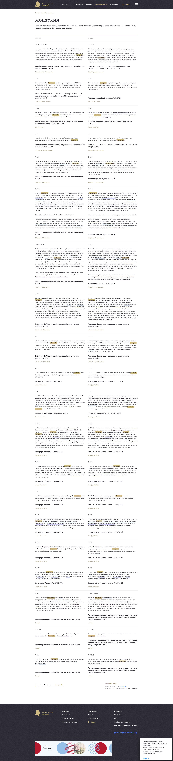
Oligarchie (40, 576)
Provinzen (55, 117)
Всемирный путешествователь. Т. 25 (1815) (105, 532)
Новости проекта (94, 718)
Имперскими (133, 441)
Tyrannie (69, 572)
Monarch (70, 26)
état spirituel (39, 197)
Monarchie (79, 55)
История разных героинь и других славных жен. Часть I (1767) (110, 122)
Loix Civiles (70, 253)
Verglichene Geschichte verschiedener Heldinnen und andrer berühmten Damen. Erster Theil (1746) (59, 122)
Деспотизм (96, 547)
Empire (52, 347)
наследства (120, 255)
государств (91, 398)
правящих (124, 579)
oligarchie (63, 521)
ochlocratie (39, 523)
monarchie (88, 26)
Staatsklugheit (39, 115)
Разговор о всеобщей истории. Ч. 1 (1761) (104, 98)
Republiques (66, 636)
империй (126, 85)
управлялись (97, 475)
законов (129, 215)
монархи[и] (122, 661)
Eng (67, 4)
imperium (38, 26)
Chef (36, 447)
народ (128, 576)
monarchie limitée (46, 445)
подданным (109, 407)
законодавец (98, 307)
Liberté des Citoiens (61, 277)
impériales (42, 443)
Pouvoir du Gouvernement (43, 277)
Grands (54, 309)
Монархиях (93, 193)
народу (112, 49)
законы (110, 226)
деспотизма (100, 549)
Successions (39, 255)
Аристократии (101, 309)
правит (90, 206)
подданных (132, 208)
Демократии (118, 432)
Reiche (68, 117)
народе (119, 526)
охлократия (92, 523)
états (69, 400)
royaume (47, 28)
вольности (95, 166)
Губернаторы (92, 468)
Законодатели (100, 257)
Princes (58, 441)
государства (107, 598)
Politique (39, 251)
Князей (109, 441)
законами (120, 475)
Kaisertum (47, 26)
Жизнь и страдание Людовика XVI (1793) (104, 413)
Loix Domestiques (41, 223)
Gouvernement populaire (66, 300)
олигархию (101, 576)
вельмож (91, 311)
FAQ (115, 718)
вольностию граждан (123, 279)
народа (120, 268)
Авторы (89, 4)
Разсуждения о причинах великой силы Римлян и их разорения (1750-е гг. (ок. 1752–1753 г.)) (109, 67)
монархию (91, 300)
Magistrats (42, 663)
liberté (61, 166)
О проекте (114, 4)
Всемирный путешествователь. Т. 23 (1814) (105, 481)
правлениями (126, 302)
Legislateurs (75, 255)
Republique (45, 659)
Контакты (117, 715)
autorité (69, 375)
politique (69, 161)
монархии (103, 83)
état (44, 168)
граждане (105, 172)
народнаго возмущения (106, 604)
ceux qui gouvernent (62, 600)
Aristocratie (51, 300)
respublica (39, 28)
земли (125, 115)
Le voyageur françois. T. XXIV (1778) (49, 481)
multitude (72, 313)
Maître (52, 447)
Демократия (116, 441)
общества (122, 228)
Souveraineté (80, 468)
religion (47, 161)
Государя (127, 304)
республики (98, 49)
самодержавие (108, 468)
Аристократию (105, 300)
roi (77, 375)
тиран (92, 268)
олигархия (122, 521)
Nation (78, 434)
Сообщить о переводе (122, 722)
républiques (63, 163)
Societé (68, 228)
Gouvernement (79, 53)
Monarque (67, 439)
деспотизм (91, 521)
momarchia (61, 26)
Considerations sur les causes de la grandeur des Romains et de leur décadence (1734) (60, 67)
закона (114, 659)
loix (69, 215)
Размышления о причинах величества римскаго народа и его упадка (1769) (112, 146)
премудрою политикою (121, 113)
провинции (132, 115)
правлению (116, 195)
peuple (68, 576)
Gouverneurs (59, 468)
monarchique (98, 26)
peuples (71, 202)
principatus (126, 26)
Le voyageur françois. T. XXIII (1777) (49, 452)
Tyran (59, 266)
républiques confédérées (71, 430)
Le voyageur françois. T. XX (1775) (48, 381)
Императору (109, 436)
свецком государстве (109, 197)
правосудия (129, 226)
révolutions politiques (68, 528)
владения (94, 439)
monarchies (75, 163)
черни (120, 315)
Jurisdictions (79, 226)
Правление (96, 496)
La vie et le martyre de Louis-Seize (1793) (51, 413)
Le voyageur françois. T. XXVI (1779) (49, 532)
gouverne (49, 204)
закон (97, 161)
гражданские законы (95, 255)
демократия (131, 521)
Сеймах (133, 443)
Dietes (74, 443)
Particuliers (58, 262)
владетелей (111, 600)
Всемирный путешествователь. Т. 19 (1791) (105, 381)
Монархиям (110, 163)
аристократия (113, 521)
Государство (116, 519)
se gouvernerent (77, 475)
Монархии (133, 373)
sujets (45, 170)
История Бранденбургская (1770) (101, 179)
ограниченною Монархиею (110, 445)
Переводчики (92, 711)
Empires (78, 85)
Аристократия (103, 439)
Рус (63, 4)
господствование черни (107, 523)
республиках (99, 275)
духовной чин (131, 200)
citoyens (68, 170)
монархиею (120, 140)
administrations (62, 302)
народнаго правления (101, 315)
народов (121, 398)
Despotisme (45, 547)
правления (133, 428)
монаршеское (116, 55)
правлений (91, 528)
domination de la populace (55, 523)
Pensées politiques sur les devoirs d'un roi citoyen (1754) (57, 619)
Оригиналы (66, 715)
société (57, 311)
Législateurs (79, 219)
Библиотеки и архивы (69, 722)
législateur (80, 304)
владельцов (106, 473)
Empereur (56, 436)
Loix (68, 226)
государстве (102, 168)
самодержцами (118, 208)
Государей (104, 398)
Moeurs (37, 253)
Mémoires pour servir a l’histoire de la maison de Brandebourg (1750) (59, 178)
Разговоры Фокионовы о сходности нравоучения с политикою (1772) (108, 325)
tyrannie (46, 521)
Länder (46, 117)
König (54, 26)
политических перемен (111, 528)
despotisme (77, 519)
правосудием (92, 405)
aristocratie (62, 432)
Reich (133, 26)
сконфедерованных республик (118, 430)
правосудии (117, 307)
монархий (101, 57)
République (50, 49)
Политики (105, 251)
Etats (42, 439)
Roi (38, 500)
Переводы (79, 4)
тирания (105, 521)
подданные (119, 170)
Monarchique (46, 55)
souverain (38, 204)
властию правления (107, 279)
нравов (106, 253)
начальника (102, 447)
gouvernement (55, 195)
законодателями (93, 221)
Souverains (38, 260)
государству (107, 117)
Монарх (126, 439)
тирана (90, 574)
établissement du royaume (62, 28)
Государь (125, 204)
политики (114, 161)
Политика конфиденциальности (125, 725)
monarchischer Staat (112, 26)
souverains (44, 208)
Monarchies (57, 257)
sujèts (70, 407)
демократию (117, 576)
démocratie (73, 432)
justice (51, 307)
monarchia (79, 26)
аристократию (106, 574)
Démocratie (53, 313)
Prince (69, 304)
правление (100, 55)
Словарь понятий (101, 4)
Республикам (100, 163)
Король (103, 377)
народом (113, 204)
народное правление (119, 300)
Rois (51, 398)
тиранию (125, 572)
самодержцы (114, 260)
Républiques (49, 273)
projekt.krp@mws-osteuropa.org (125, 733)
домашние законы (109, 223)
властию (132, 375)
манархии (98, 598)
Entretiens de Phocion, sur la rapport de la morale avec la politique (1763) (57, 325)
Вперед (57, 685)
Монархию (97, 115)
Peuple (58, 49)
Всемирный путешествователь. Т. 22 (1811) (105, 452)
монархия (51, 13)
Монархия (126, 432)
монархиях (125, 257)
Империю (91, 349)
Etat (60, 519)
